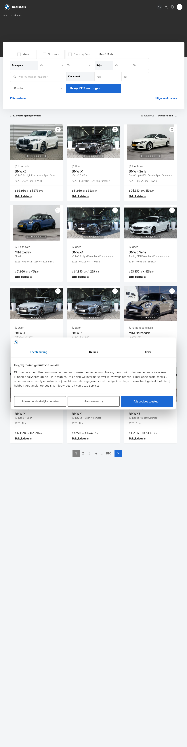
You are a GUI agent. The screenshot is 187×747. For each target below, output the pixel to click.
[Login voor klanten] (172, 7)
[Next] (45, 156)
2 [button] (83, 453)
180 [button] (108, 453)
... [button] (102, 453)
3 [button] (89, 453)
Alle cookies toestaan (147, 401)
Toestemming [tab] (38, 352)
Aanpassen (91, 401)
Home (5, 15)
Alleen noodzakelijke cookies (40, 401)
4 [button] (96, 453)
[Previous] (27, 156)
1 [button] (76, 453)
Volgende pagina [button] (118, 453)
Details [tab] (93, 352)
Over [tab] (148, 352)
